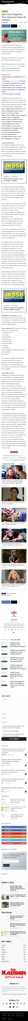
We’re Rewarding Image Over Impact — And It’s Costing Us (18, 895)
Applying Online (14, 81)
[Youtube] (14, 632)
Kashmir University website (12, 66)
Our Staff (9, 994)
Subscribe (23, 843)
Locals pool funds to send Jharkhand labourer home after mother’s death (17, 904)
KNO (3, 791)
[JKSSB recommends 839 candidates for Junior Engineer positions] (5, 652)
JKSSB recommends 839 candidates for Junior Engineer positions (17, 652)
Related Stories (5, 639)
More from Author (15, 639)
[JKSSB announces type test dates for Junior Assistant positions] (5, 659)
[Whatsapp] (24, 1004)
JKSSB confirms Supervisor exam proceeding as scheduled (17, 644)
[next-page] (5, 691)
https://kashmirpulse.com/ (14, 621)
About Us (4, 994)
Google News (21, 455)
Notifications (8, 8)
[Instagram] (9, 630)
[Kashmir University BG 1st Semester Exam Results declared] (5, 918)
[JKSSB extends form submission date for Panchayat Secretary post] (5, 667)
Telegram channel (13, 457)
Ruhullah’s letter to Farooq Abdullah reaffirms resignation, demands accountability (12, 761)
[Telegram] (10, 1007)
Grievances (19, 994)
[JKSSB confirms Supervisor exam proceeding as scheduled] (5, 644)
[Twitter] (7, 1004)
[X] (22, 630)
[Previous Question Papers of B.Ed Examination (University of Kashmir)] (5, 809)
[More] (19, 26)
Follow (23, 830)
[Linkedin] (12, 630)
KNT (2, 765)
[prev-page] (3, 691)
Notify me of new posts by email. (11, 736)
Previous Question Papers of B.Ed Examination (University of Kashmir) (18, 808)
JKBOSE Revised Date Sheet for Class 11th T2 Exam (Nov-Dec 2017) (18, 925)
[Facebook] (6, 630)
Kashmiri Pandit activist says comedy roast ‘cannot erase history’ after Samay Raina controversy (13, 750)
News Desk (5, 22)
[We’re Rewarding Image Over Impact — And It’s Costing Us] (5, 897)
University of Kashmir (6, 595)
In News (14, 994)
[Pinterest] (15, 630)
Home (3, 8)
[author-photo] (14, 617)
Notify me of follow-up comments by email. (13, 734)
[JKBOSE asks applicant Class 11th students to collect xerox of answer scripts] (5, 683)
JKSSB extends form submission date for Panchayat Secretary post (18, 666)
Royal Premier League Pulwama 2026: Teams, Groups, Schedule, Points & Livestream (18, 801)
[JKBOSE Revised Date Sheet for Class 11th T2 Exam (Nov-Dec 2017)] (5, 926)
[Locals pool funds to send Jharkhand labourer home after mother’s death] (5, 905)
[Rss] (17, 1007)
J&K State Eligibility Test (11, 593)
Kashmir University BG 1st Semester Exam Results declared (17, 917)
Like (24, 827)
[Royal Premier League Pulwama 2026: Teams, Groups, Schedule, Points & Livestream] (5, 801)
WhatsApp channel (8, 460)
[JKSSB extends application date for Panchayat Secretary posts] (5, 674)
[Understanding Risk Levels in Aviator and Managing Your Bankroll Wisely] (5, 816)
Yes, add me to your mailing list (11, 731)
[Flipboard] (10, 1004)
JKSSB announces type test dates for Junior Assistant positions (17, 659)
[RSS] (19, 630)
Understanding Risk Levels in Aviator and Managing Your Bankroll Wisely (17, 816)
